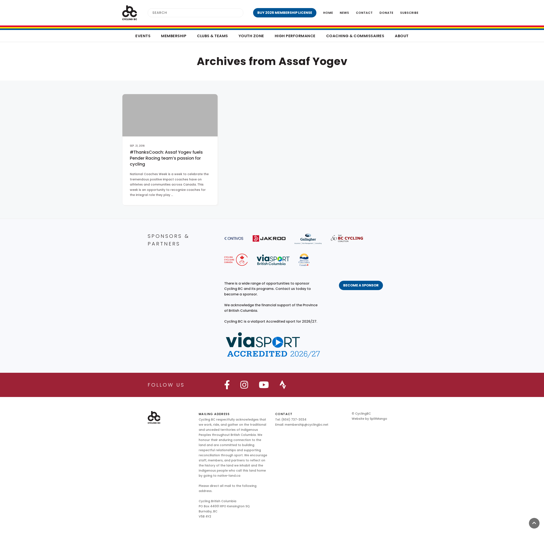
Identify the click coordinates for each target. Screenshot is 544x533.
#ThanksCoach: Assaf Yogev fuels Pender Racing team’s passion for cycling (166, 158)
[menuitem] (284, 12)
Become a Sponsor (361, 285)
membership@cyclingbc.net (306, 424)
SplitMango (378, 419)
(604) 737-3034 (293, 419)
